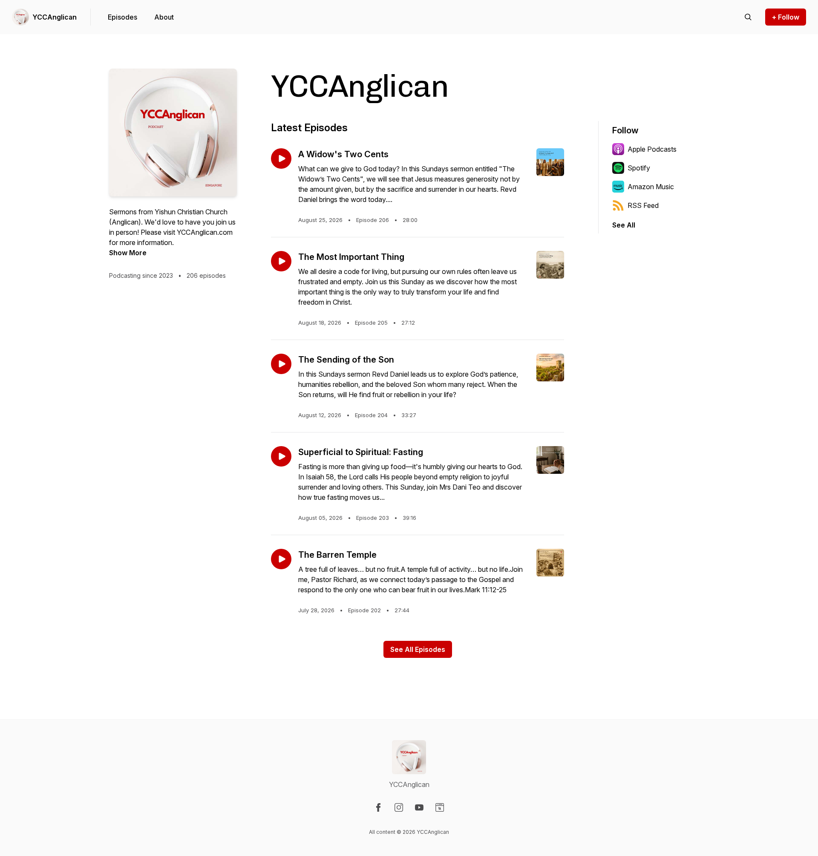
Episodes (122, 17)
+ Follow (785, 17)
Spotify (639, 168)
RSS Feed (643, 205)
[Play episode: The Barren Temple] (281, 559)
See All (623, 225)
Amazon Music (651, 186)
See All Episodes (417, 649)
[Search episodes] (748, 17)
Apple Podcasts (652, 149)
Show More (128, 252)
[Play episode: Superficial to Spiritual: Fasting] (281, 456)
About (164, 17)
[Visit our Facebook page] (378, 807)
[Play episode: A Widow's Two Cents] (281, 158)
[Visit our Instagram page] (399, 807)
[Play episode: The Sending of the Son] (281, 364)
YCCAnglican (54, 17)
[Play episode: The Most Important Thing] (281, 261)
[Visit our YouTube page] (419, 807)
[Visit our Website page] (439, 807)
